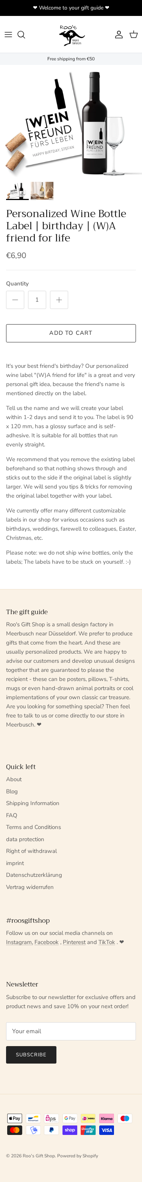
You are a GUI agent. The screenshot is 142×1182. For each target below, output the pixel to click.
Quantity (17, 283)
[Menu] (8, 34)
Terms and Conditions (33, 827)
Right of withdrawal (31, 851)
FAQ (11, 815)
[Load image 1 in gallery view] (71, 121)
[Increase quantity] (59, 300)
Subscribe (31, 1054)
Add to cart (70, 333)
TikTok (106, 942)
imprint (15, 863)
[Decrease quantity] (15, 300)
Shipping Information (32, 803)
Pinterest (74, 942)
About (14, 779)
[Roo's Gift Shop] (71, 34)
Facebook (46, 942)
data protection (25, 839)
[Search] (25, 34)
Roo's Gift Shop (39, 1156)
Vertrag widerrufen (30, 887)
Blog (12, 791)
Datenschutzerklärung (34, 875)
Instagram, (19, 942)
